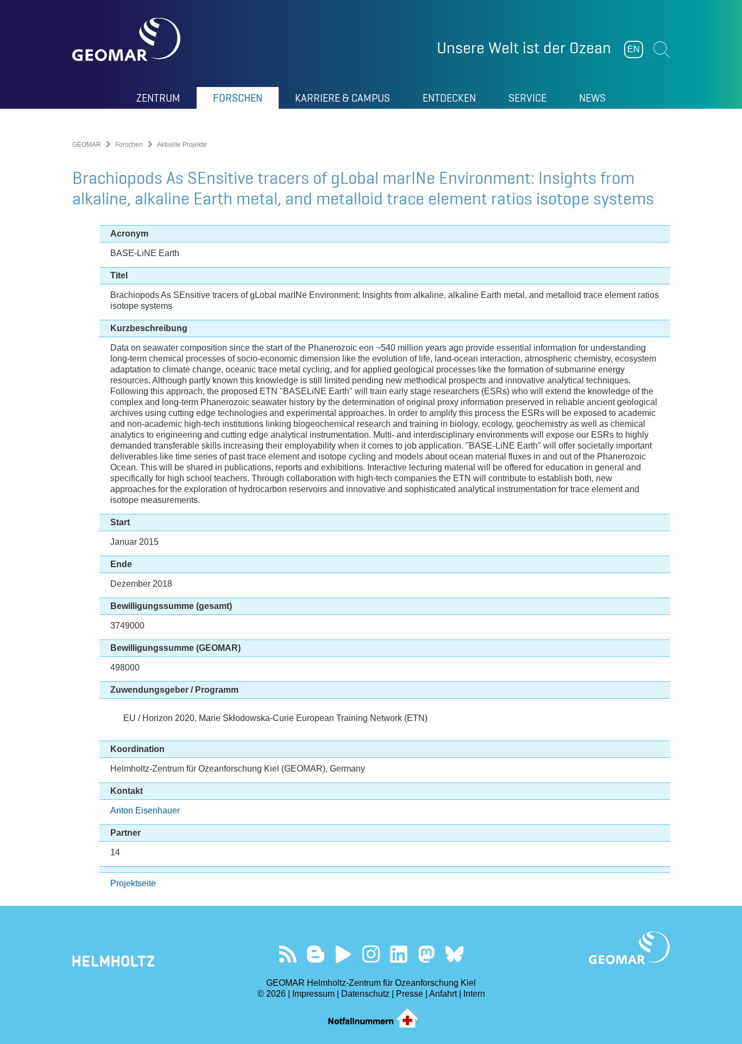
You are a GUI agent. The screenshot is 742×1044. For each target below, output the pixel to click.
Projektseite (133, 883)
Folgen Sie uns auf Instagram (371, 954)
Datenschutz (365, 993)
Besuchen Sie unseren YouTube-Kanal (343, 954)
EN (633, 49)
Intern (474, 993)
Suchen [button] (661, 49)
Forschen (129, 144)
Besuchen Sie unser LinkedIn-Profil (398, 954)
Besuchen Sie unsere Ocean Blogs (315, 954)
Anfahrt (443, 993)
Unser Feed (288, 954)
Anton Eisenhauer (145, 810)
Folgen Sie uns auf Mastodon (426, 954)
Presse (409, 993)
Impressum (313, 993)
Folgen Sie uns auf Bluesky (454, 954)
